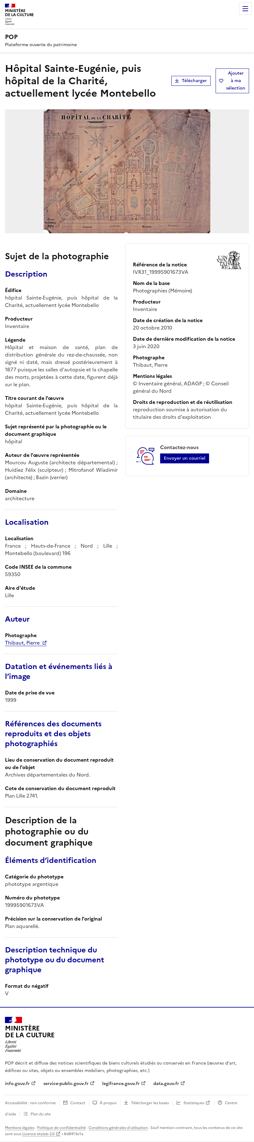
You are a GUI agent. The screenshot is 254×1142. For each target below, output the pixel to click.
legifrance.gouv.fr (121, 1083)
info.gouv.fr (17, 1083)
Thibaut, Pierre (22, 642)
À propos (108, 1103)
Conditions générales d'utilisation (118, 1128)
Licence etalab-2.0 (38, 1134)
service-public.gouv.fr (66, 1083)
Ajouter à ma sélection (235, 80)
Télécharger (194, 80)
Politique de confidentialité (61, 1128)
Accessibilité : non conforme (30, 1103)
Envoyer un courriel (184, 458)
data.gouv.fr (166, 1083)
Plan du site (41, 1114)
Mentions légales (19, 1128)
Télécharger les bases (150, 1103)
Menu (245, 8)
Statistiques (193, 1103)
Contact (77, 1103)
